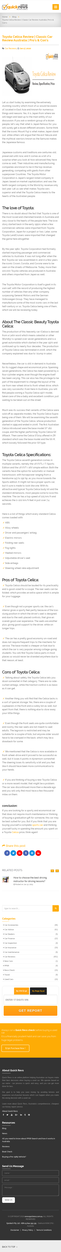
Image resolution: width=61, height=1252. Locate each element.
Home (5, 17)
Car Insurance (10, 948)
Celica (15, 832)
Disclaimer (14, 1230)
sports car (37, 825)
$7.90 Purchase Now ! (15, 1048)
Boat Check (7, 1152)
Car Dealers (9, 934)
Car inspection (10, 943)
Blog (14, 17)
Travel (7, 975)
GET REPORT (30, 1010)
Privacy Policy (27, 1230)
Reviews (6, 1146)
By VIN (21, 991)
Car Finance (9, 938)
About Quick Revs (10, 1111)
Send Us (8, 1200)
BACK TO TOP (9, 1247)
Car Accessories (11, 925)
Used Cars (8, 979)
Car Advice (9, 929)
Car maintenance (11, 952)
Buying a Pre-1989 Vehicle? (14, 1157)
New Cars (8, 961)
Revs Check (9, 970)
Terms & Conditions (44, 1230)
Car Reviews (10, 48)
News (4, 1133)
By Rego (38, 991)
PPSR (6, 966)
